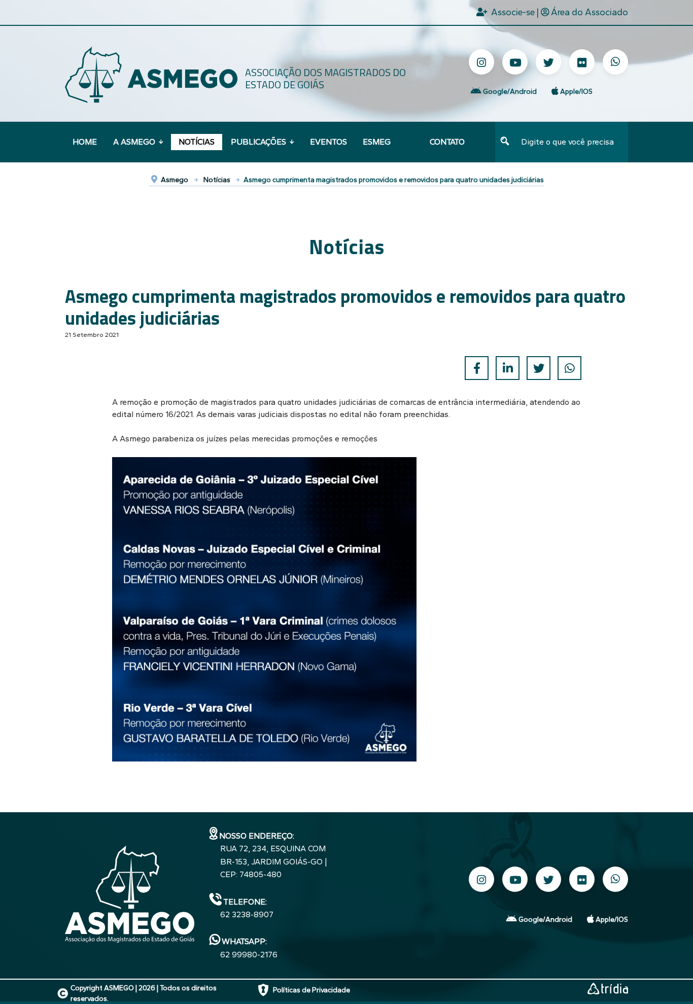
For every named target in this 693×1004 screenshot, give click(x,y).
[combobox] (571, 142)
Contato (447, 142)
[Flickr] (582, 62)
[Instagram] (481, 62)
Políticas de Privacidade (311, 990)
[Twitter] (548, 62)
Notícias (197, 142)
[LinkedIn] (507, 368)
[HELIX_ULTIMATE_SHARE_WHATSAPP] (569, 368)
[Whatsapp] (615, 61)
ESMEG (377, 142)
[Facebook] (477, 368)
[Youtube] (515, 62)
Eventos (328, 142)
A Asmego (134, 142)
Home (85, 142)
